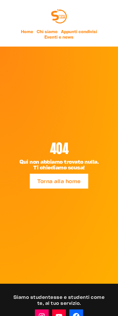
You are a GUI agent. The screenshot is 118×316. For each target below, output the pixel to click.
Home (27, 31)
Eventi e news (59, 37)
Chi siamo (47, 31)
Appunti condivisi (79, 31)
